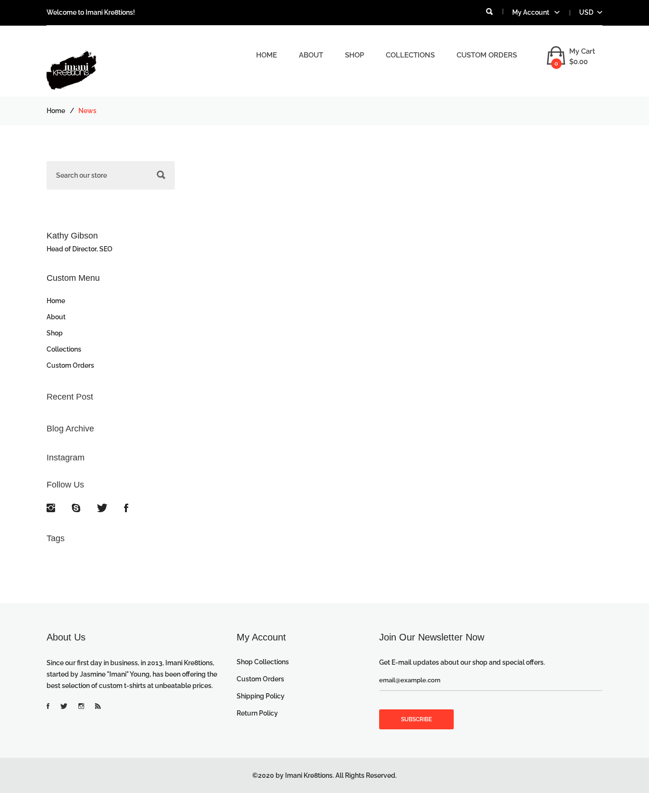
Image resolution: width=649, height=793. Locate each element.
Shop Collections (263, 662)
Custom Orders (487, 55)
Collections (410, 55)
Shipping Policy (261, 696)
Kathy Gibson (72, 235)
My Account (531, 12)
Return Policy (257, 713)
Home (266, 55)
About (311, 55)
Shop (354, 55)
